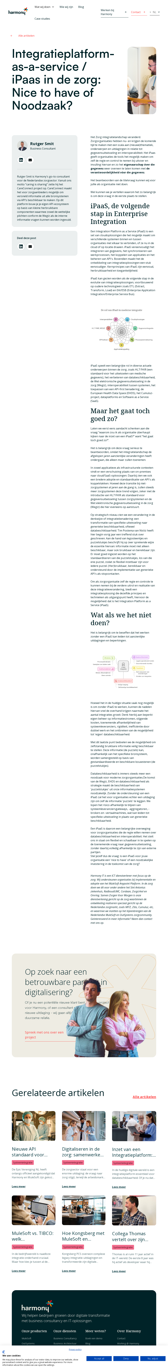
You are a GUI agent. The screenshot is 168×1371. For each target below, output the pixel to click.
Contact (121, 1338)
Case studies (42, 18)
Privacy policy (75, 1349)
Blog (81, 7)
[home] (18, 12)
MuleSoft (26, 1338)
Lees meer (19, 1186)
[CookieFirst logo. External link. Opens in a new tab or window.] (3, 1352)
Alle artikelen (144, 1097)
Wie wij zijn (66, 7)
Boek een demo (93, 1338)
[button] (44, 7)
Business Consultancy (65, 1338)
